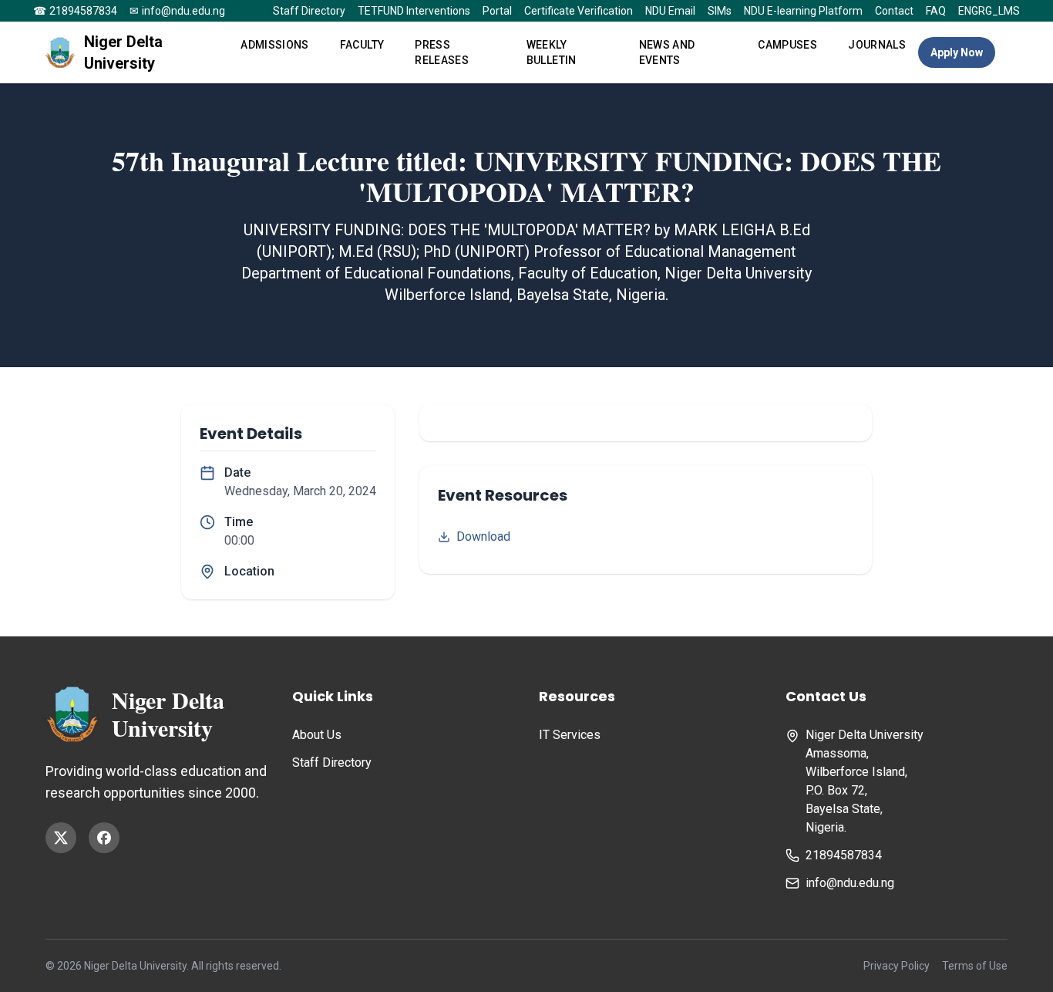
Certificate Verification (578, 11)
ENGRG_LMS (989, 11)
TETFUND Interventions (414, 11)
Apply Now (956, 52)
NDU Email (670, 11)
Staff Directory (309, 11)
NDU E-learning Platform (803, 11)
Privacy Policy (896, 966)
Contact (894, 11)
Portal (497, 11)
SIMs (720, 11)
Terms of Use (975, 966)
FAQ (936, 11)
